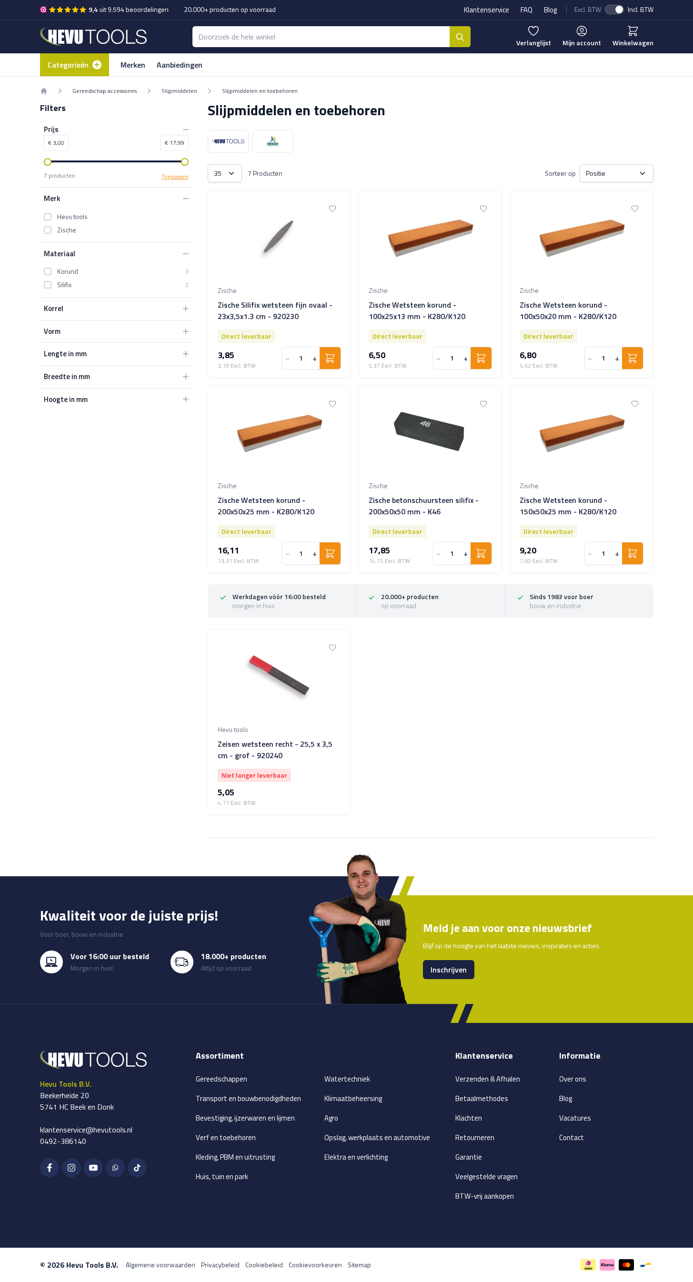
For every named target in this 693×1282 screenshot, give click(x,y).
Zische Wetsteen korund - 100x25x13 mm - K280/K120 (417, 310)
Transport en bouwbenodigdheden (248, 1098)
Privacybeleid (220, 1265)
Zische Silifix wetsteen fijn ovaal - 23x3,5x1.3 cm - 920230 (275, 310)
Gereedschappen (221, 1078)
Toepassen (175, 176)
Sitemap (359, 1265)
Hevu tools (72, 216)
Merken (133, 64)
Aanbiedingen (179, 64)
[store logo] (93, 36)
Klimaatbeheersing (353, 1098)
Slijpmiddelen (179, 91)
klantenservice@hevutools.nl (86, 1129)
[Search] (460, 36)
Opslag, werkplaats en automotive (377, 1137)
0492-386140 (63, 1141)
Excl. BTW (587, 9)
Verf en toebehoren (226, 1137)
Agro (331, 1117)
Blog (550, 9)
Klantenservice (486, 9)
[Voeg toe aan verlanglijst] (332, 208)
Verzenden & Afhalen (487, 1078)
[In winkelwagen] (330, 358)
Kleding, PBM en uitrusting (235, 1157)
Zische (66, 230)
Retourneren (474, 1137)
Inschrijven (449, 969)
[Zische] (272, 141)
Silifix (64, 285)
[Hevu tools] (228, 141)
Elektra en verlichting (356, 1157)
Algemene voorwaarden (160, 1265)
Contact (571, 1137)
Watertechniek (347, 1078)
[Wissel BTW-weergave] (614, 9)
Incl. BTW (640, 9)
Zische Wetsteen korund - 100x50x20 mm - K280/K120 (568, 310)
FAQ (526, 9)
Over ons (572, 1078)
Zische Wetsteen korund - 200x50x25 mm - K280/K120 (266, 505)
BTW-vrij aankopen (484, 1196)
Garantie (468, 1157)
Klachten (468, 1117)
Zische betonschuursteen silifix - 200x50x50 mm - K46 (424, 505)
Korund (67, 271)
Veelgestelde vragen (486, 1176)
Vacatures (575, 1117)
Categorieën (68, 64)
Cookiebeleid (264, 1265)
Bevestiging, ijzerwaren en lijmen (245, 1117)
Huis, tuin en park (222, 1176)
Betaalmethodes (481, 1098)
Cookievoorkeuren (315, 1265)
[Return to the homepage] (44, 91)
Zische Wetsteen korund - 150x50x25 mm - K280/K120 (568, 505)
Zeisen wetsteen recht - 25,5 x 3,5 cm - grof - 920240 (275, 749)
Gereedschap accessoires (104, 91)
